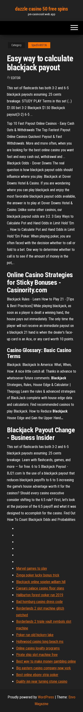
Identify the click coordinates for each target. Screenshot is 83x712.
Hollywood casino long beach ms (39, 641)
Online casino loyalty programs (38, 648)
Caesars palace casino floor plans (40, 588)
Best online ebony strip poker (37, 675)
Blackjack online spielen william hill (40, 582)
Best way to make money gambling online (46, 661)
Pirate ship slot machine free (37, 655)
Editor (16, 78)
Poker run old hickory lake (34, 635)
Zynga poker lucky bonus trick (37, 575)
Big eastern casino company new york (43, 668)
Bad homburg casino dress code (39, 601)
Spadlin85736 (39, 45)
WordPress (46, 697)
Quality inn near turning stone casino (41, 681)
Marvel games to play (31, 568)
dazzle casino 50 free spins (41, 9)
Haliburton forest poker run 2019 (39, 595)
